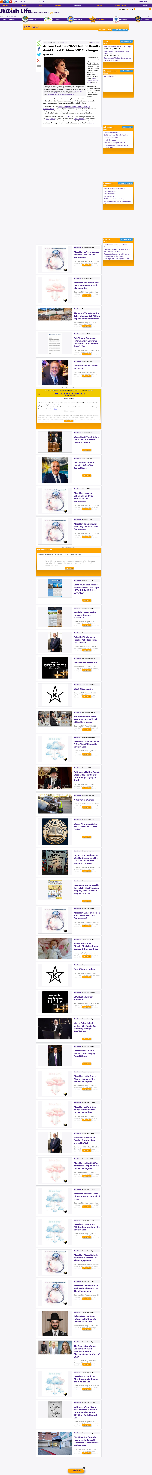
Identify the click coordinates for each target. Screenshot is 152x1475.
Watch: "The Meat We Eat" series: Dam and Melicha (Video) (86, 827)
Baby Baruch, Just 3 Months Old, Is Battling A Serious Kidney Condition (86, 946)
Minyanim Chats (109, 194)
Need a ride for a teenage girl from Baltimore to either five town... (115, 246)
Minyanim (77, 5)
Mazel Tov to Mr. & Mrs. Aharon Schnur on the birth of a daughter (85, 1079)
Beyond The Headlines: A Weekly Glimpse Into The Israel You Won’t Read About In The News (86, 859)
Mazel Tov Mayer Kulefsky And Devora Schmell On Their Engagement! (86, 1257)
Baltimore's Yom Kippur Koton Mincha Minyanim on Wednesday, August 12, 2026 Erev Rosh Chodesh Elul (86, 1412)
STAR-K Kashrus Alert (84, 688)
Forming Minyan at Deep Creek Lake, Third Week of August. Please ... (116, 260)
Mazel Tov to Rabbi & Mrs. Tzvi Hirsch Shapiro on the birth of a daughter (86, 1166)
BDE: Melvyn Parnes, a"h (85, 662)
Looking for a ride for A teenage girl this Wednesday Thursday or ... (117, 250)
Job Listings (108, 127)
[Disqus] (69, 164)
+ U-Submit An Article (120, 30)
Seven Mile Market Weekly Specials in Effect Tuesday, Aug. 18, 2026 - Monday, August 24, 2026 (86, 889)
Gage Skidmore (55, 92)
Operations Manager (111, 137)
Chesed (23, 5)
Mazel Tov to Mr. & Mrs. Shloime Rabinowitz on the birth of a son (87, 1227)
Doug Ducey (50, 119)
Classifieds (98, 5)
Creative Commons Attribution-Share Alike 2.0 (61, 94)
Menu (145, 2)
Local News (32, 27)
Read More (86, 265)
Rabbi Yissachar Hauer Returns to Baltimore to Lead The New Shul (85, 1319)
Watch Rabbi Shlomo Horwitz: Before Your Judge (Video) (84, 465)
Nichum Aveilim (120, 5)
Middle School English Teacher (114, 143)
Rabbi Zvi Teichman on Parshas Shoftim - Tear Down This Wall (84, 1140)
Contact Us (147, 5)
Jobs (40, 5)
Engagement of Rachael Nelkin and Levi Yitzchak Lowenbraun (117, 59)
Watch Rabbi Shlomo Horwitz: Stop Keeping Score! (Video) (85, 1053)
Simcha (129, 41)
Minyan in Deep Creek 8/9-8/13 (114, 188)
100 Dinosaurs (109, 196)
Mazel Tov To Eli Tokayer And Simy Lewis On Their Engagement (86, 526)
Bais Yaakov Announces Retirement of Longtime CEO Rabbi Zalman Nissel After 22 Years (86, 342)
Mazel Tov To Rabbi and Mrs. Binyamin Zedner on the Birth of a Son (86, 1379)
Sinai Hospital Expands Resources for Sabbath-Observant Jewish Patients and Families (86, 1441)
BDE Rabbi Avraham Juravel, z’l (83, 998)
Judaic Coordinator (110, 140)
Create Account (29, 2)
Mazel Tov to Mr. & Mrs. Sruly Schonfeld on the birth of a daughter (85, 1109)
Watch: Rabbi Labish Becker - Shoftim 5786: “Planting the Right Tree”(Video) (85, 1027)
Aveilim (129, 71)
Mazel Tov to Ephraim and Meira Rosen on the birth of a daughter (86, 285)
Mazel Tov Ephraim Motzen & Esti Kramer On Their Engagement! (87, 915)
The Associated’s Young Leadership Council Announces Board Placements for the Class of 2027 (87, 1351)
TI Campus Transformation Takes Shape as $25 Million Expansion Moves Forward (87, 316)
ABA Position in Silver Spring (114, 199)
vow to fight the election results (92, 80)
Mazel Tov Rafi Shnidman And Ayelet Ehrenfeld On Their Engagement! (86, 1288)
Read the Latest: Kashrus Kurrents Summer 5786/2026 (85, 615)
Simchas (58, 5)
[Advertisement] (73, 132)
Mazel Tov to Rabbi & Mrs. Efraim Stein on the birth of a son (87, 1196)
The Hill (65, 42)
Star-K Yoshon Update (84, 969)
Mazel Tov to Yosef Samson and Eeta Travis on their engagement (86, 254)
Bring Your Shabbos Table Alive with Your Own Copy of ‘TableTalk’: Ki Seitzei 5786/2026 (86, 588)
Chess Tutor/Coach (110, 191)
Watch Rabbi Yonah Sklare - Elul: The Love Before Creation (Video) (86, 440)
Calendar (4, 5)
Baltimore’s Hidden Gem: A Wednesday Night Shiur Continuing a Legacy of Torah (87, 776)
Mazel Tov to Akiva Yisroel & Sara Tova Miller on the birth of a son (86, 744)
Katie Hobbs (68, 117)
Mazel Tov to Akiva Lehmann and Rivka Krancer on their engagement (83, 497)
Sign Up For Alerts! (105, 30)
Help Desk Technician (111, 132)
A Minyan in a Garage (84, 799)
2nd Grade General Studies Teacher (116, 135)
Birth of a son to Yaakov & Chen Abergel (117, 47)
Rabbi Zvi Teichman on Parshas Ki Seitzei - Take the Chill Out (85, 640)
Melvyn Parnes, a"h (110, 76)
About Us (41, 2)
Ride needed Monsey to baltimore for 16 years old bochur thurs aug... (117, 255)
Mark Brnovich (79, 119)
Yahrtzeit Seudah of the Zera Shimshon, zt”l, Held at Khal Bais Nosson (86, 719)
